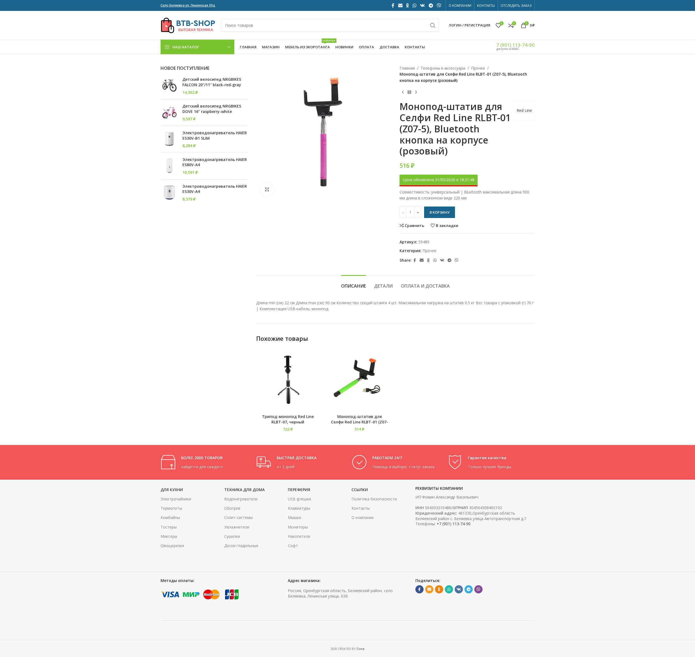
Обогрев (232, 508)
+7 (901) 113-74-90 (454, 523)
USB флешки (299, 498)
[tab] (353, 283)
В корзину (439, 212)
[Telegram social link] (431, 5)
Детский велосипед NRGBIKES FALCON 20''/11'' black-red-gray (211, 82)
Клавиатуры (299, 508)
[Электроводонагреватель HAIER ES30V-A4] (169, 193)
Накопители (299, 536)
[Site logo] (188, 24)
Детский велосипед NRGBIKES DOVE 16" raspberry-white (211, 108)
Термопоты (171, 508)
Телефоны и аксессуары (443, 68)
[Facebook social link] (393, 5)
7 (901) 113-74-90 (515, 45)
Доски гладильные (241, 545)
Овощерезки (172, 545)
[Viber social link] (439, 5)
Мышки (294, 517)
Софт (293, 545)
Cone (361, 649)
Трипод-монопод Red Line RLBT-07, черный (288, 419)
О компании (362, 517)
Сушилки (232, 536)
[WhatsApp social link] (414, 5)
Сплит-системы (238, 517)
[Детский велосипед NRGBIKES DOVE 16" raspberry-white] (169, 112)
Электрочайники (176, 498)
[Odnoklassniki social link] (407, 5)
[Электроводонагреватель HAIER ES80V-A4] (169, 166)
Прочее (478, 68)
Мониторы (298, 527)
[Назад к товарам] (409, 92)
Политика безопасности (374, 498)
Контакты (360, 508)
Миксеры (169, 536)
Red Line (524, 110)
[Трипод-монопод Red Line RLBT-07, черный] (288, 379)
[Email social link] (400, 5)
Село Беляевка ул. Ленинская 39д (188, 5)
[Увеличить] (267, 189)
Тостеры (169, 527)
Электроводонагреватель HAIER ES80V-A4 (214, 162)
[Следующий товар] (416, 92)
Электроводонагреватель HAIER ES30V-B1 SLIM (214, 135)
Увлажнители (236, 527)
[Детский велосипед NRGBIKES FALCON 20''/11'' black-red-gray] (169, 86)
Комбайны (170, 517)
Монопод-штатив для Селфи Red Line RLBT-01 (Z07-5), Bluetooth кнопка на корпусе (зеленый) (359, 424)
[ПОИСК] (433, 25)
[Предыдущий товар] (403, 92)
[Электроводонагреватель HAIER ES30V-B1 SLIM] (169, 139)
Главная (407, 68)
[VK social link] (422, 5)
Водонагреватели (241, 498)
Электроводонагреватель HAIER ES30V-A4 (214, 189)
